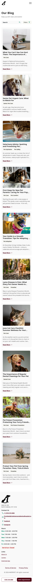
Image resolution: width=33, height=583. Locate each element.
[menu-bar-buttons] (30, 3)
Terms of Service (10, 568)
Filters (25, 22)
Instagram (7, 524)
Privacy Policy (23, 568)
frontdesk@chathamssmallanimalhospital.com (17, 517)
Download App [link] (5, 561)
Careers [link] (3, 557)
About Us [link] (4, 554)
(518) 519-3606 (8, 579)
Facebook (7, 521)
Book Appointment (24, 579)
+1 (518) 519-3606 (9, 513)
